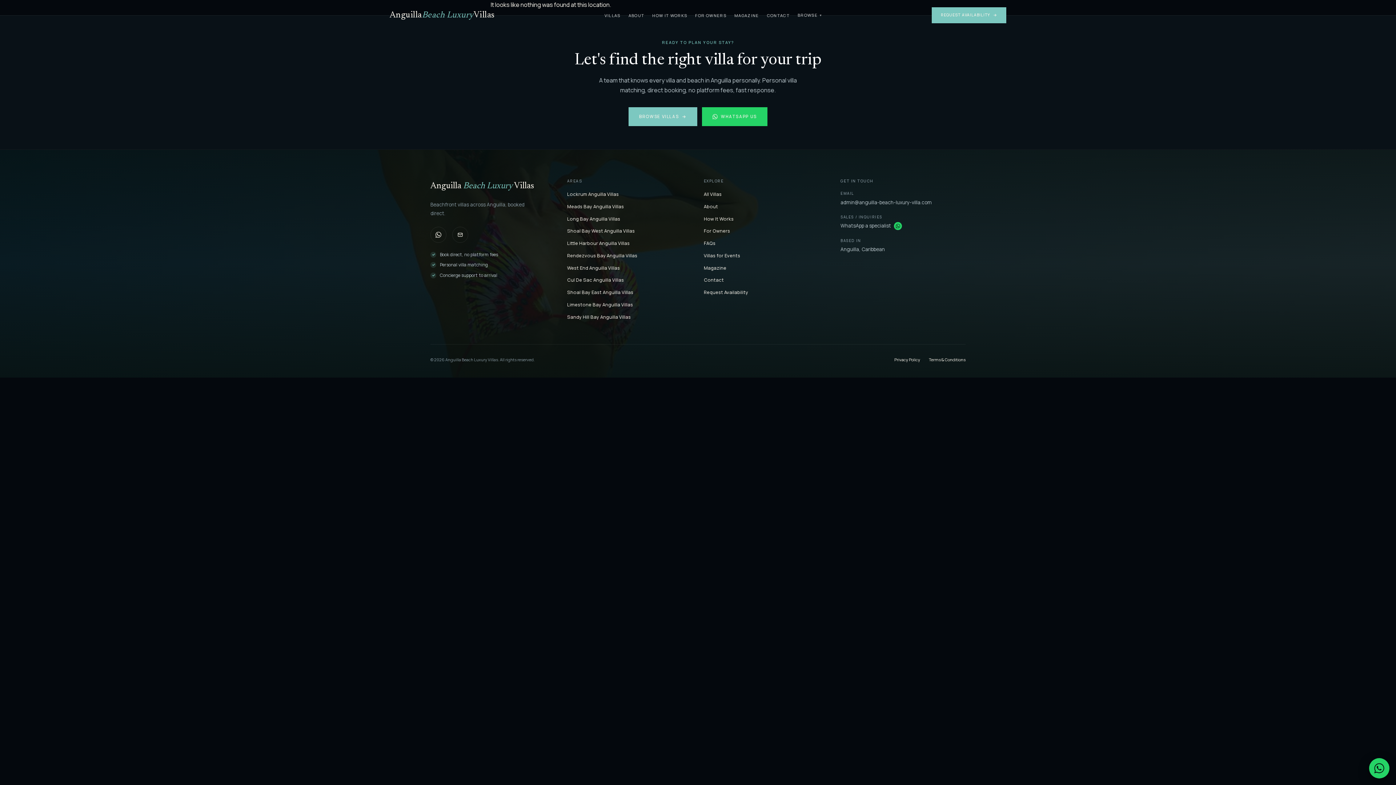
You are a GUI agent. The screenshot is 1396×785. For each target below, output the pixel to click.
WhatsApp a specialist (866, 225)
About (637, 15)
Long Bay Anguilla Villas (593, 219)
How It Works (669, 15)
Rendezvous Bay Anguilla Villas (602, 255)
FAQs (709, 243)
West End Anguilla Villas (593, 268)
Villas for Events (722, 255)
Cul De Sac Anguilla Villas (595, 280)
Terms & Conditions (947, 359)
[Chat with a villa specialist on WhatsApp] (1379, 768)
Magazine (746, 15)
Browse (810, 15)
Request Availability (969, 14)
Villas (613, 15)
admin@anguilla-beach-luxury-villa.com (886, 202)
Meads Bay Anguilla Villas (595, 206)
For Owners (710, 15)
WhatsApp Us (739, 116)
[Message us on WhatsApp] (898, 226)
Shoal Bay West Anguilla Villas (601, 231)
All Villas (713, 194)
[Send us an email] (460, 235)
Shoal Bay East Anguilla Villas (600, 292)
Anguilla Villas (442, 15)
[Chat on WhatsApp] (438, 235)
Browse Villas (662, 116)
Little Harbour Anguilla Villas (598, 243)
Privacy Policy (907, 359)
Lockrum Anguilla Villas (593, 194)
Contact (778, 15)
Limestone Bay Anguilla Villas (600, 304)
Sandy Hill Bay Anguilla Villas (599, 317)
